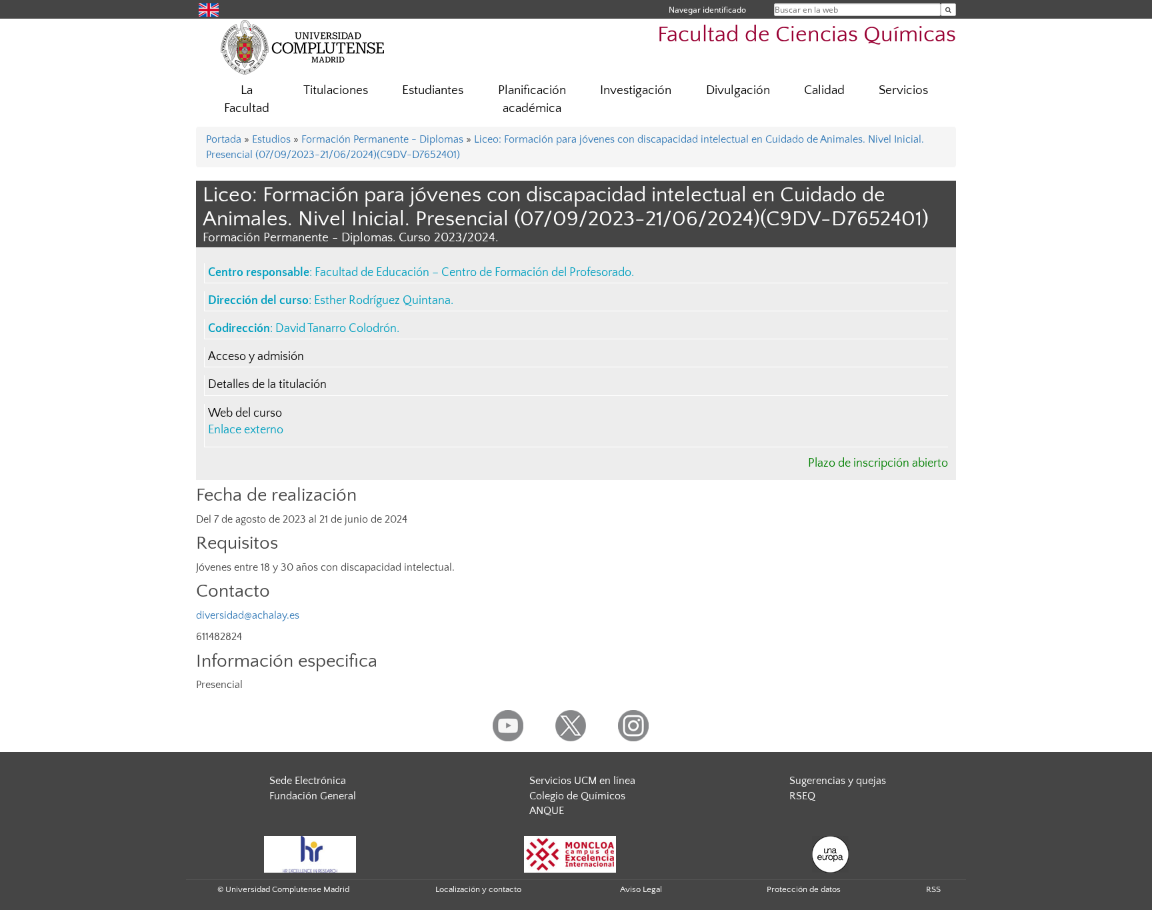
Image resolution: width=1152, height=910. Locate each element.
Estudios (271, 139)
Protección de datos (804, 889)
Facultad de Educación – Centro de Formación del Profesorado (473, 272)
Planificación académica (532, 99)
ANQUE (546, 811)
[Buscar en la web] (948, 9)
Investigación (635, 90)
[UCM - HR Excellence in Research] (310, 853)
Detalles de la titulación (267, 384)
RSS (933, 889)
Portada (223, 139)
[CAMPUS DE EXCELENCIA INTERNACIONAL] (570, 853)
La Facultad (246, 99)
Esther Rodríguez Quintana (382, 300)
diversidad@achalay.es (247, 615)
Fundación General (312, 796)
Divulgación (738, 90)
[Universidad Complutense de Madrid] (302, 47)
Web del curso (245, 413)
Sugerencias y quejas (837, 781)
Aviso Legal (641, 889)
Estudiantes (432, 90)
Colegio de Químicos (577, 796)
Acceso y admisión (256, 356)
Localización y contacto (478, 889)
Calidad (824, 90)
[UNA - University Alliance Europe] (830, 853)
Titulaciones (335, 90)
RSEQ (802, 796)
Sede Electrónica (307, 781)
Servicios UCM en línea (582, 781)
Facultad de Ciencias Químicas (806, 35)
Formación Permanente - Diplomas (382, 139)
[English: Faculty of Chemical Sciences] (209, 9)
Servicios (903, 90)
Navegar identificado (707, 9)
